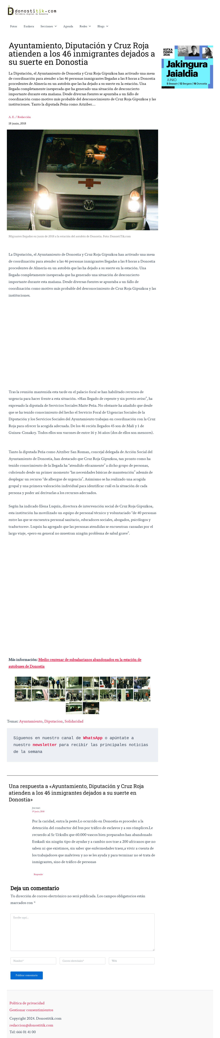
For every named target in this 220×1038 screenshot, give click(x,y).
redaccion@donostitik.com (31, 1025)
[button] (55, 26)
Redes (83, 26)
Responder (38, 874)
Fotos (13, 26)
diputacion (53, 721)
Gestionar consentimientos (31, 1010)
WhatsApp (92, 738)
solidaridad (74, 721)
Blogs (100, 26)
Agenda (68, 26)
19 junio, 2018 (38, 811)
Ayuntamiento (30, 721)
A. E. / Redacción (20, 117)
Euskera (29, 26)
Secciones (47, 26)
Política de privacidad (27, 1003)
